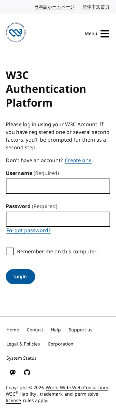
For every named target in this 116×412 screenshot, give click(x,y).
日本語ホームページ (54, 7)
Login (20, 276)
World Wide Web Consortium (77, 387)
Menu (91, 33)
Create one (78, 160)
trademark (51, 394)
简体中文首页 (96, 7)
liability (28, 394)
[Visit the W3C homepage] (16, 33)
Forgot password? (28, 230)
